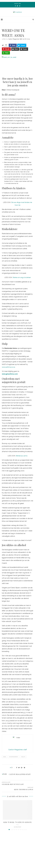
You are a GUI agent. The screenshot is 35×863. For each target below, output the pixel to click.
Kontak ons (17, 3)
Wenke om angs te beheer (22, 277)
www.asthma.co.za (8, 367)
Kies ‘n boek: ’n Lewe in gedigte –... (17, 823)
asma (4, 756)
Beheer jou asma (21, 456)
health (23, 756)
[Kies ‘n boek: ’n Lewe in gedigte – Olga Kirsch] (17, 810)
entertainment (13, 756)
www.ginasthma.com (10, 374)
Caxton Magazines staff (15, 39)
